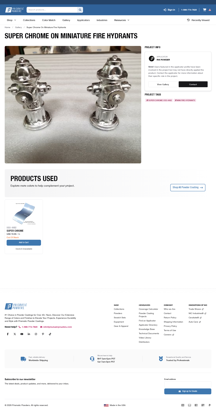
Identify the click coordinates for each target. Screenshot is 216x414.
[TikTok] (50, 334)
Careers (167, 334)
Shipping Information (173, 322)
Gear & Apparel (121, 326)
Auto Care (193, 322)
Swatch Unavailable (24, 249)
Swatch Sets (120, 317)
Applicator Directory (148, 325)
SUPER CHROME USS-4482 (160, 100)
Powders (118, 313)
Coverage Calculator (148, 309)
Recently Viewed (201, 20)
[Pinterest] (43, 334)
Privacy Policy (170, 326)
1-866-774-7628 (29, 327)
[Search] (80, 10)
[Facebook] (8, 334)
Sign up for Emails (189, 391)
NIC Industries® (196, 313)
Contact (193, 84)
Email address (170, 379)
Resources (120, 20)
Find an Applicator (147, 320)
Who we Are (169, 309)
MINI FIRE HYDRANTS (186, 100)
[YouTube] (22, 334)
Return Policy (170, 317)
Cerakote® (194, 317)
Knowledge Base (147, 329)
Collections (119, 309)
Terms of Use (170, 330)
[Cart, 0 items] (207, 10)
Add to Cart (24, 243)
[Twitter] (15, 334)
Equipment (119, 322)
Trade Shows (195, 309)
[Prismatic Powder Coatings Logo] (14, 9)
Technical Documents (149, 333)
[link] (46, 27)
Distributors (144, 342)
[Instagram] (36, 334)
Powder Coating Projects (146, 315)
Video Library (145, 337)
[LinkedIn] (29, 334)
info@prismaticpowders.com (57, 327)
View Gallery (163, 84)
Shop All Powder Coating (186, 187)
